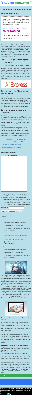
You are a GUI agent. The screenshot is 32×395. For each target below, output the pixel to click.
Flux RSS (17, 381)
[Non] (10, 394)
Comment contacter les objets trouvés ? (21, 298)
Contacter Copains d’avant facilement (11, 147)
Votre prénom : (5, 207)
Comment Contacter (8, 381)
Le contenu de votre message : (9, 155)
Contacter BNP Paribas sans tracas (11, 144)
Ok (8, 394)
